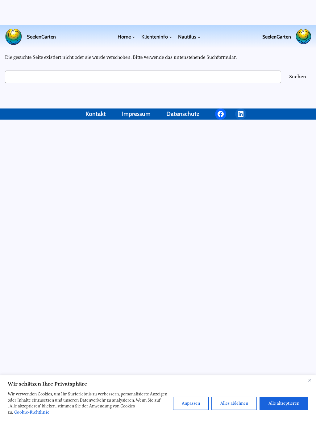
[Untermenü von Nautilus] (199, 36)
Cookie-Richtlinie (31, 412)
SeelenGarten (41, 37)
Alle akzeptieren (283, 403)
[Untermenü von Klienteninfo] (170, 36)
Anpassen (191, 403)
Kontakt (95, 113)
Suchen (297, 77)
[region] (158, 398)
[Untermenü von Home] (133, 36)
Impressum (136, 113)
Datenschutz (182, 113)
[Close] (309, 380)
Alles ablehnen (234, 403)
